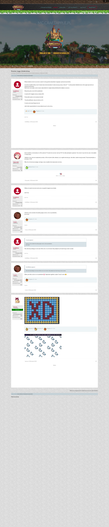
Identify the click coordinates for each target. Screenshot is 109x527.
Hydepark (18, 73)
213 (21, 168)
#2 (96, 180)
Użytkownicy (72, 7)
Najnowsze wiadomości (87, 11)
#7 (96, 361)
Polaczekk (16, 162)
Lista (43, 111)
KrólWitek (37, 73)
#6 (96, 290)
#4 (96, 229)
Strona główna (46, 7)
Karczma (62, 7)
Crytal (15, 222)
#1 (96, 121)
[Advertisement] (54, 135)
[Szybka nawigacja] (97, 66)
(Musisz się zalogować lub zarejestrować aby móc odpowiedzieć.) (84, 390)
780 (21, 315)
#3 (96, 202)
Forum (55, 7)
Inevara (15, 306)
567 (21, 228)
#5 (96, 258)
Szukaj (95, 11)
